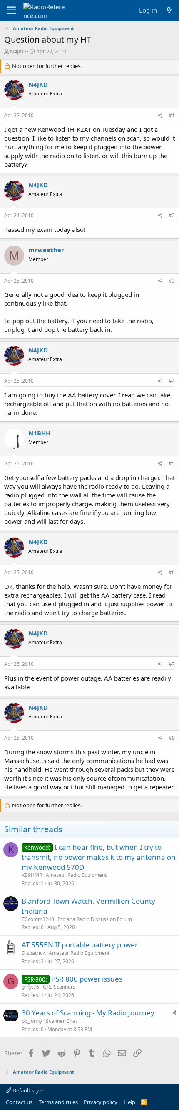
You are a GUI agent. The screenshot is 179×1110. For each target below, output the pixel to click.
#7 (172, 664)
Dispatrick (33, 953)
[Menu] (11, 10)
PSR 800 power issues (86, 979)
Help (129, 1102)
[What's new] (169, 10)
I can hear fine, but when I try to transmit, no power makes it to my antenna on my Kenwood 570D (99, 857)
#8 (172, 737)
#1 (172, 115)
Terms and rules (58, 1102)
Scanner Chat (61, 1021)
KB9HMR (32, 875)
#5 (172, 463)
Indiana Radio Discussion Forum (95, 919)
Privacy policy (100, 1102)
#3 (172, 280)
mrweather (46, 250)
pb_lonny (32, 1021)
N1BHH (39, 433)
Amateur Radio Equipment (76, 875)
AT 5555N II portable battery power (80, 944)
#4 (172, 380)
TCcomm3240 (38, 919)
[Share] (160, 116)
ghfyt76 (30, 986)
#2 (172, 215)
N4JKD (18, 51)
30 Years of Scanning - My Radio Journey (88, 1012)
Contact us (19, 1102)
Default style (27, 1090)
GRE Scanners (59, 986)
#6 (172, 572)
